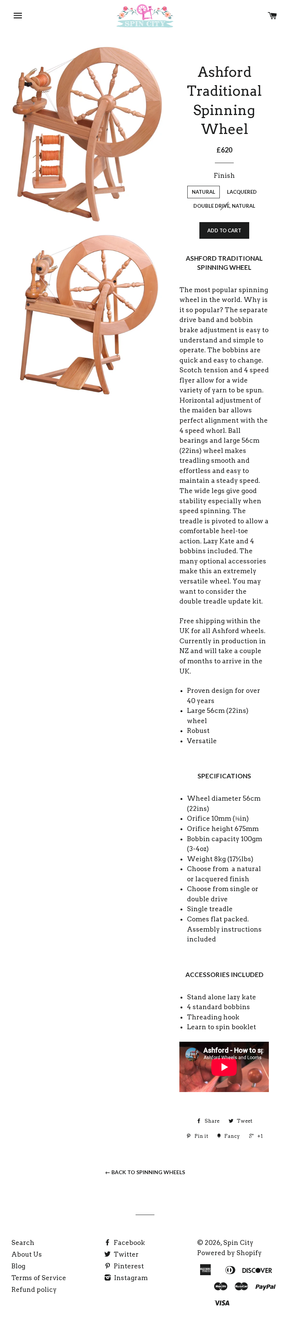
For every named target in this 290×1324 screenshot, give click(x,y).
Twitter (125, 1254)
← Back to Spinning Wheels (145, 1172)
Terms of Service (38, 1278)
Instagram (130, 1278)
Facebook (128, 1242)
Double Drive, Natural (224, 206)
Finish (224, 175)
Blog (18, 1266)
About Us (26, 1254)
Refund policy (34, 1289)
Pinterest (128, 1266)
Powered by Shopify (229, 1253)
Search (22, 1242)
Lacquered (242, 192)
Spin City (238, 1242)
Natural (203, 192)
